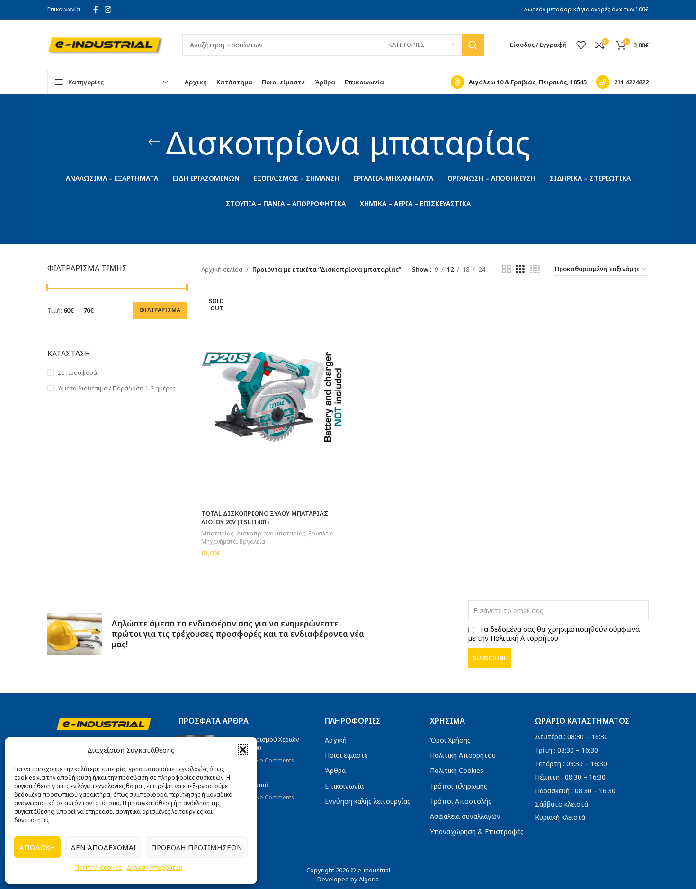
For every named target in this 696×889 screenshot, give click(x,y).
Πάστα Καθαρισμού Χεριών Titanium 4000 (260, 743)
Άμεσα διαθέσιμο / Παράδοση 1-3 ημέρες (117, 388)
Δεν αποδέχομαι (103, 847)
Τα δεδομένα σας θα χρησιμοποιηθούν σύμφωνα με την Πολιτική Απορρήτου (554, 634)
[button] (243, 749)
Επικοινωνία (63, 9)
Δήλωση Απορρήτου (154, 867)
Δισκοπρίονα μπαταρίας (270, 533)
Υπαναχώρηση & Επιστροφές (477, 831)
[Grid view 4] (535, 269)
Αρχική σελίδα (221, 269)
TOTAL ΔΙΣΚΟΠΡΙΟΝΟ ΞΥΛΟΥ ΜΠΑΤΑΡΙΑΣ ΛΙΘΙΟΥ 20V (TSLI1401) (264, 517)
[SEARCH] (473, 45)
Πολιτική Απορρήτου (463, 755)
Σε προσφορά (77, 372)
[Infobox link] (519, 82)
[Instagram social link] (107, 9)
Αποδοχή (37, 847)
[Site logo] (105, 44)
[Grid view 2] (506, 269)
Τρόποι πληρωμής (458, 785)
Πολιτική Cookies (98, 867)
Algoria (369, 879)
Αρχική (336, 739)
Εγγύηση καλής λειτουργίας (367, 801)
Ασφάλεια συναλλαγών (465, 816)
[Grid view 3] (520, 269)
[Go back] (154, 142)
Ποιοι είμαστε (346, 755)
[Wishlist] (580, 45)
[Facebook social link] (95, 9)
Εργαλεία (252, 541)
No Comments (274, 760)
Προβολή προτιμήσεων (196, 847)
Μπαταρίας (217, 533)
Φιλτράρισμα (159, 310)
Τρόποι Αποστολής (460, 801)
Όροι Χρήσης (450, 739)
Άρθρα (335, 770)
